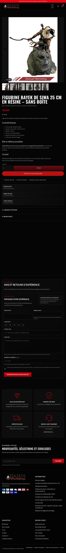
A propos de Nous (7, 539)
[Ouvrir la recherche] (58, 6)
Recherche (5, 524)
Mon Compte (5, 527)
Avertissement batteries (42, 539)
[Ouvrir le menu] (52, 6)
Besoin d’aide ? (8, 216)
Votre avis (7, 337)
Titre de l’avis (7, 329)
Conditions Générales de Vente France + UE (47, 483)
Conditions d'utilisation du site (44, 497)
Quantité (4, 164)
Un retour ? (5, 536)
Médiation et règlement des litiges (44, 511)
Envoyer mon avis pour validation (18, 374)
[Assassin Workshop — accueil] (16, 477)
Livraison (62, 547)
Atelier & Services (40, 524)
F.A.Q (3, 530)
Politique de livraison (41, 486)
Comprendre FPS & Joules (42, 530)
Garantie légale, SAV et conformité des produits (48, 500)
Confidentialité (29, 547)
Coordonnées (39, 503)
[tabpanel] (33, 49)
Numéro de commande (11, 357)
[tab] (5, 86)
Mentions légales (40, 480)
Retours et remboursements (52, 547)
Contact (4, 533)
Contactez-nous (49, 432)
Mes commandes (40, 536)
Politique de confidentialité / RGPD (45, 494)
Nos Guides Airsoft (40, 527)
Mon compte (38, 533)
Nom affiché (7, 310)
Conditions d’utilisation (39, 547)
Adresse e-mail (38, 310)
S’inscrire (58, 461)
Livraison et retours (10, 210)
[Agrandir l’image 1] (33, 49)
